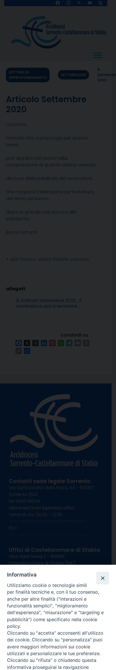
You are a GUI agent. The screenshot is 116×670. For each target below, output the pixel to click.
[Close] (102, 578)
